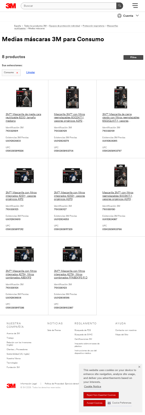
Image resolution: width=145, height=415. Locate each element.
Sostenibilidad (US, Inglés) (18, 354)
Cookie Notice (92, 386)
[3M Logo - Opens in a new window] (11, 6)
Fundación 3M (13, 367)
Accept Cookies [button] (94, 403)
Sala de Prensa (54, 330)
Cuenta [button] (128, 15)
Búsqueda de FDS (83, 330)
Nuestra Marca (14, 359)
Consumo (9, 72)
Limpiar (30, 72)
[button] (119, 403)
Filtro (133, 57)
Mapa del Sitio (121, 335)
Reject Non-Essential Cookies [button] (101, 395)
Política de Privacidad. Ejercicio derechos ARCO (66, 384)
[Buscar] (119, 5)
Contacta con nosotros (126, 330)
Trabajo (10, 338)
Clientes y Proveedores (17, 350)
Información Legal (28, 384)
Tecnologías (12, 363)
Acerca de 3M (13, 334)
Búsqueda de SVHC (84, 335)
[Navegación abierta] (135, 6)
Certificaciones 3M (83, 339)
